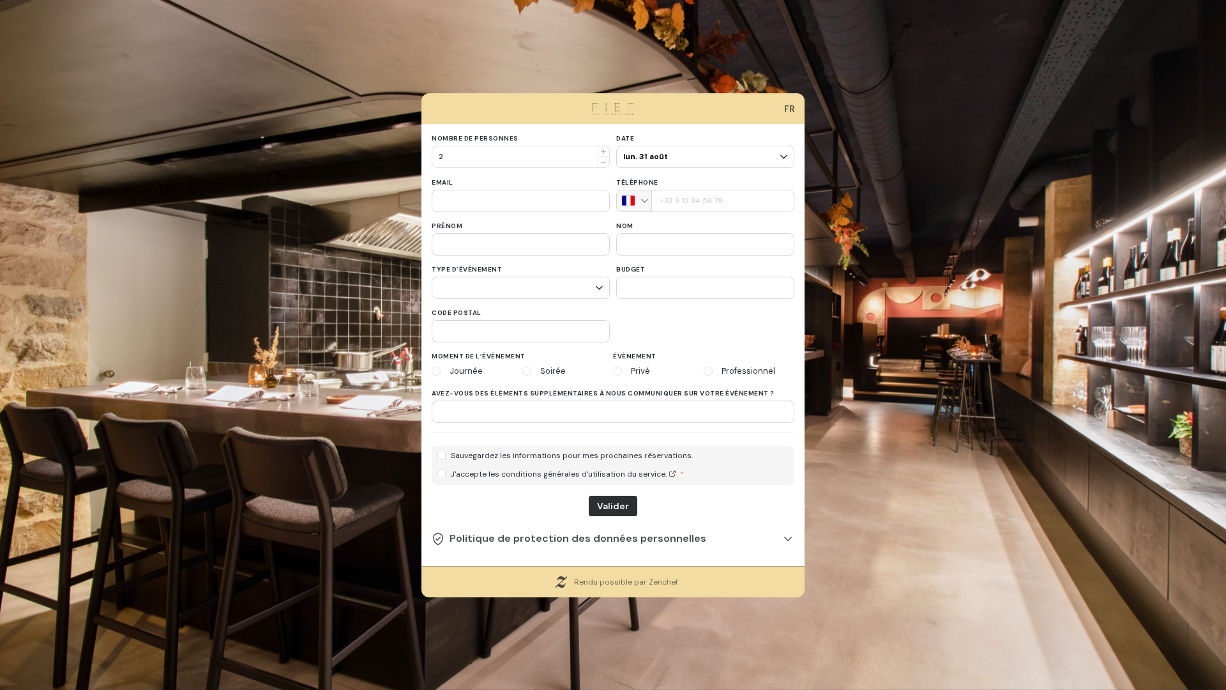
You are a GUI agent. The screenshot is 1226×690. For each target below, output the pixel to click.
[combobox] (634, 200)
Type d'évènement (467, 269)
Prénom (447, 226)
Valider (613, 506)
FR (789, 108)
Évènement (634, 356)
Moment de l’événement (479, 356)
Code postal (456, 313)
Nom (624, 226)
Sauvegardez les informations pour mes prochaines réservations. (572, 456)
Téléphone (637, 182)
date (625, 138)
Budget (630, 269)
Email (442, 182)
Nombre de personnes (475, 138)
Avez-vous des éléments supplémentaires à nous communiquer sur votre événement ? (603, 393)
